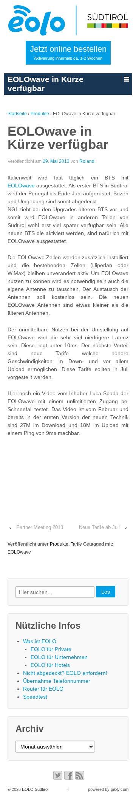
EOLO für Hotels (50, 665)
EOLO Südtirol (34, 789)
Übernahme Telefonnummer (56, 681)
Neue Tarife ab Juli (99, 527)
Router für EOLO (43, 689)
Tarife (76, 544)
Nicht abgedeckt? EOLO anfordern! (65, 673)
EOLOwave (21, 186)
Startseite (17, 113)
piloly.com (119, 789)
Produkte (40, 113)
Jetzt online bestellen (68, 52)
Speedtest (35, 697)
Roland (86, 161)
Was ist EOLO (39, 641)
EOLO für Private (51, 649)
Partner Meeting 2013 (39, 527)
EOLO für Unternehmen (59, 657)
